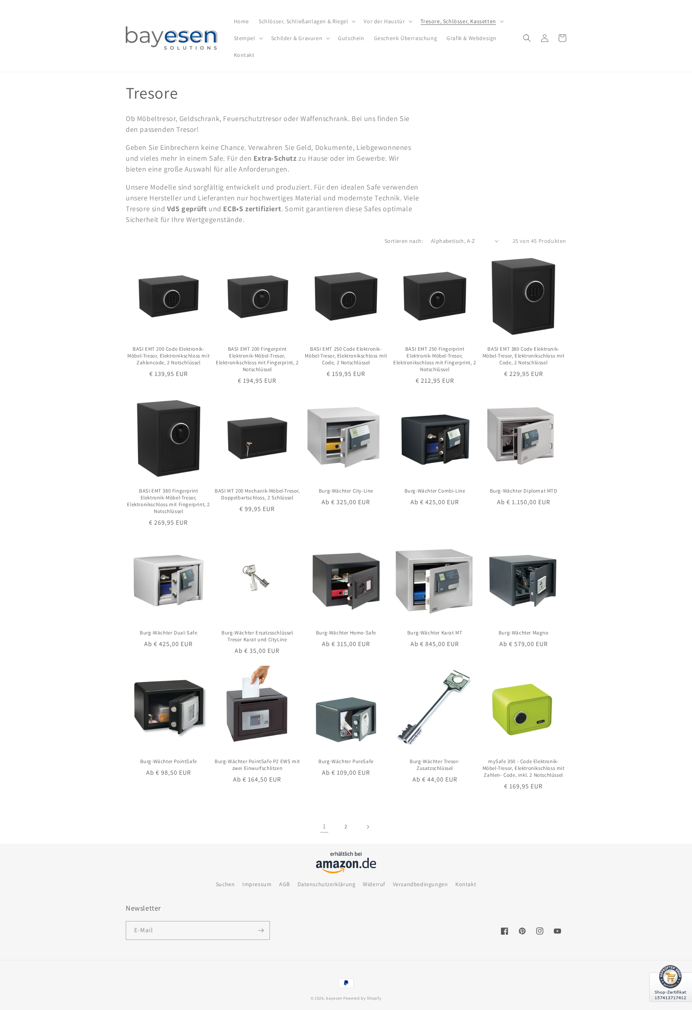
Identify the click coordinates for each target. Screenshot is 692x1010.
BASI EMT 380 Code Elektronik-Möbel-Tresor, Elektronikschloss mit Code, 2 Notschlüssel (524, 356)
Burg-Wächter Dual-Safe (168, 633)
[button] (306, 21)
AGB (284, 884)
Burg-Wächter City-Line (346, 491)
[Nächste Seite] (367, 827)
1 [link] (324, 826)
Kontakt (465, 884)
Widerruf (374, 884)
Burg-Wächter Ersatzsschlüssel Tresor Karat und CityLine (257, 636)
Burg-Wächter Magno (524, 633)
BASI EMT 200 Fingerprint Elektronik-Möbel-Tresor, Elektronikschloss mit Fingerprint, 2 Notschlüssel (257, 359)
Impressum (257, 884)
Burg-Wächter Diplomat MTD (523, 491)
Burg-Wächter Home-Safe (346, 633)
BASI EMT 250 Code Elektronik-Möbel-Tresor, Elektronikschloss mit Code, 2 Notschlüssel (346, 356)
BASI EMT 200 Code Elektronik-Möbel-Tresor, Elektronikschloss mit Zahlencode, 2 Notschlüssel (168, 356)
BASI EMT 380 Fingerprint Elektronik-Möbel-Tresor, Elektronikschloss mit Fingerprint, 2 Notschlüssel (168, 501)
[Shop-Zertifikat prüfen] (670, 1006)
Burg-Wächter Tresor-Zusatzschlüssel (435, 765)
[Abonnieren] (261, 930)
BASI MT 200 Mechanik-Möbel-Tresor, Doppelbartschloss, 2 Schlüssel (257, 494)
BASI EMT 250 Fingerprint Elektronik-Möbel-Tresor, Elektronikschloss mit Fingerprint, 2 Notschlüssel (434, 359)
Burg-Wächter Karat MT (435, 633)
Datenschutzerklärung (327, 884)
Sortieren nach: (403, 240)
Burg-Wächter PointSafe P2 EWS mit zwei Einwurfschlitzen (257, 765)
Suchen (225, 884)
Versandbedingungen (420, 884)
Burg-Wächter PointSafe (168, 761)
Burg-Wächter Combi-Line (434, 491)
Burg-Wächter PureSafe (346, 761)
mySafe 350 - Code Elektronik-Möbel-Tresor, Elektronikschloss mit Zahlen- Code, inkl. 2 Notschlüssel (524, 768)
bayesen (334, 998)
